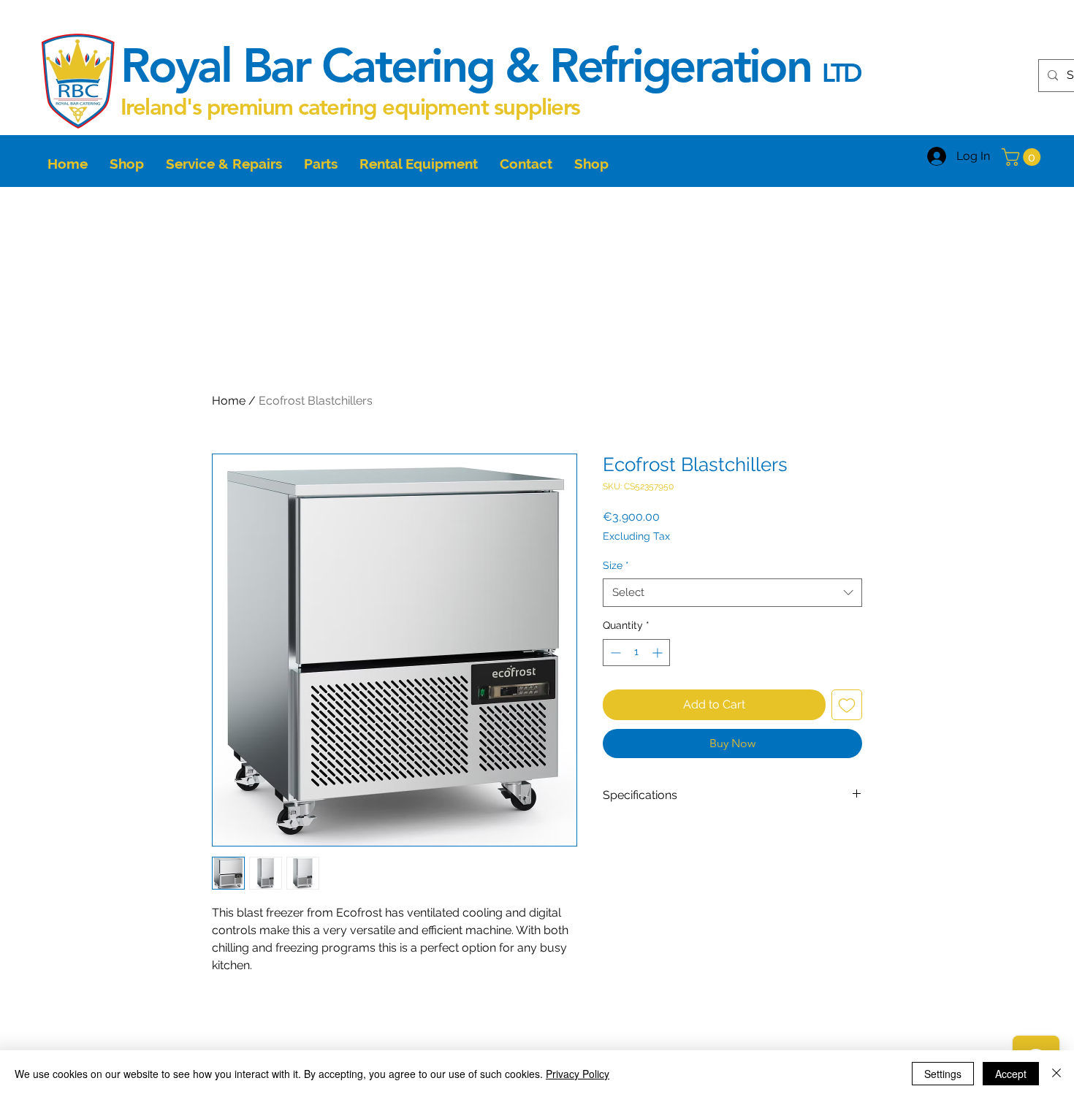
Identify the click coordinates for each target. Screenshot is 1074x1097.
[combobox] (732, 592)
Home (228, 401)
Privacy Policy (577, 1073)
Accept (1011, 1073)
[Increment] (659, 652)
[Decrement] (614, 652)
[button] (1023, 157)
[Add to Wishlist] (846, 704)
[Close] (1056, 1073)
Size (616, 565)
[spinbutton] (636, 652)
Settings (942, 1073)
